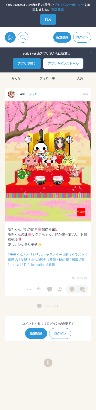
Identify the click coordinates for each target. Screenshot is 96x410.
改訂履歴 (57, 9)
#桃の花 (63, 259)
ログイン (82, 37)
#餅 (66, 254)
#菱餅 (51, 259)
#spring (13, 265)
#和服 (74, 259)
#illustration (36, 265)
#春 (81, 259)
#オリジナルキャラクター (43, 254)
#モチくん (15, 254)
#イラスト (77, 254)
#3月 (23, 265)
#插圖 (50, 265)
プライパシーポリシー (69, 5)
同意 (48, 19)
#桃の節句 (39, 259)
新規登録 (62, 37)
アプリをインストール (63, 63)
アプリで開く (27, 63)
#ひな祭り (22, 259)
